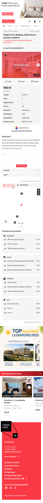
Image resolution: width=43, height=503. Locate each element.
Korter (10, 26)
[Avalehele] (4, 26)
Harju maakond (25, 26)
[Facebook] (6, 488)
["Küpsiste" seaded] (23, 479)
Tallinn (36, 26)
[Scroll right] (39, 26)
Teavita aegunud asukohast (32, 322)
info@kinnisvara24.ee (12, 452)
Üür (16, 26)
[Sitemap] (26, 479)
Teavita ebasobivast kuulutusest (30, 181)
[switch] (5, 55)
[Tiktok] (15, 488)
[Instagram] (10, 488)
